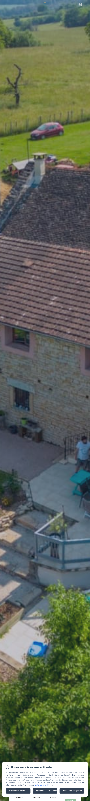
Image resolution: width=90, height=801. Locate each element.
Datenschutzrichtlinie (43, 785)
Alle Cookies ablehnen (18, 791)
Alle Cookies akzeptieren (71, 791)
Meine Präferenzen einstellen (45, 791)
